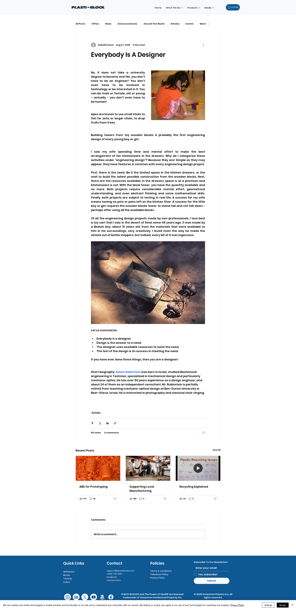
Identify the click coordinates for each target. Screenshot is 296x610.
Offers (95, 23)
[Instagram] (67, 597)
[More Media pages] (213, 7)
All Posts (80, 23)
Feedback (112, 577)
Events (190, 23)
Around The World (154, 23)
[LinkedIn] (76, 597)
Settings (268, 605)
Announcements (127, 23)
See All (216, 449)
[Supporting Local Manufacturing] (148, 468)
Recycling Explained (193, 487)
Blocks (66, 575)
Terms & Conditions (161, 570)
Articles (175, 23)
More (203, 23)
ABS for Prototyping (93, 487)
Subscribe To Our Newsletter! (211, 562)
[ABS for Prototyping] (98, 468)
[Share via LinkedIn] (107, 423)
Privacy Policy (157, 577)
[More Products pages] (199, 7)
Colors (66, 582)
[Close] (292, 605)
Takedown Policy (159, 574)
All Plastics (68, 571)
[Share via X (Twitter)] (100, 423)
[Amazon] (102, 597)
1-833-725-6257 (115, 573)
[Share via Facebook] (92, 423)
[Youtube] (93, 597)
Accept (282, 605)
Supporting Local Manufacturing (142, 489)
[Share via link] (115, 423)
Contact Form (114, 580)
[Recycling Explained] (198, 468)
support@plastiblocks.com (120, 570)
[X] (84, 597)
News (108, 23)
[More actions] (203, 45)
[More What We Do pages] (182, 7)
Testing (67, 578)
